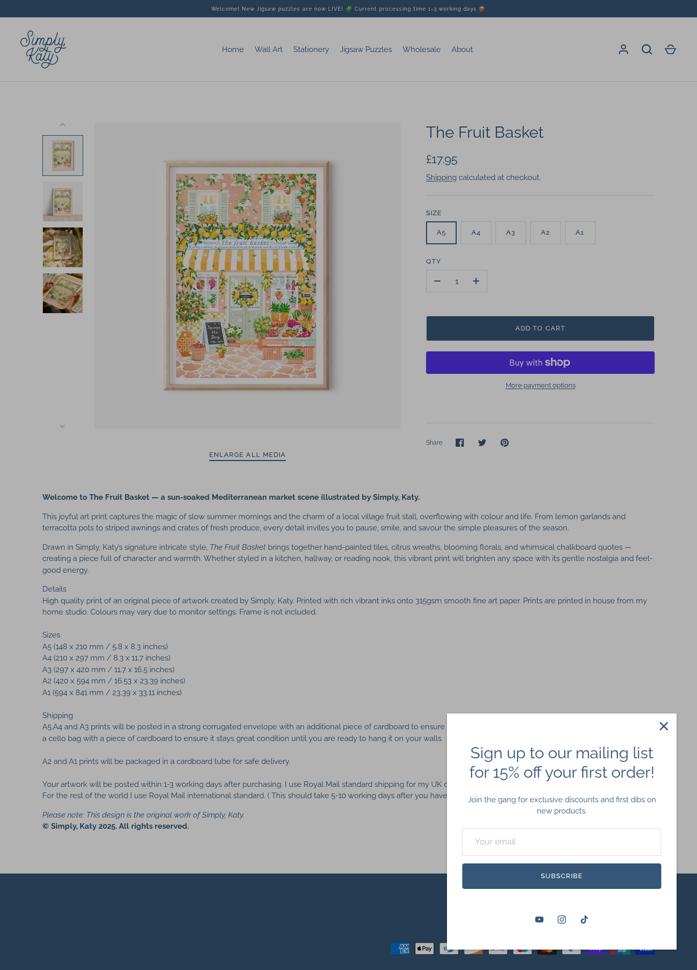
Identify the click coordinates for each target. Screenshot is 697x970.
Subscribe (562, 876)
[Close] (664, 726)
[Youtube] (539, 919)
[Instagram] (562, 919)
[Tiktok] (584, 919)
